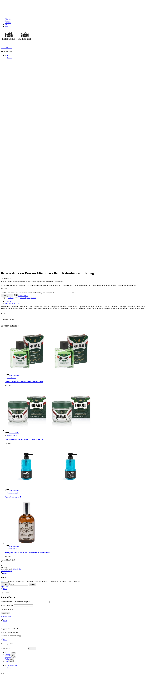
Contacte (8, 23)
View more (4, 586)
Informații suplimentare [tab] (12, 303)
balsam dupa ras (25, 298)
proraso (33, 298)
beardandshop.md (6, 48)
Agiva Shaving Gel (13, 497)
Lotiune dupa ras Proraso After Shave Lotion (24, 382)
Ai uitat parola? (6, 616)
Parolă (7, 605)
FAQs (7, 24)
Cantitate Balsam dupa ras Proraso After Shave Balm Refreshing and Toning (25, 293)
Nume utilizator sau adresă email (15, 602)
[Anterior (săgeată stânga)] (1, 673)
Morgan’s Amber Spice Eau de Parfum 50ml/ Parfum (27, 553)
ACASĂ (8, 19)
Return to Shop (17, 569)
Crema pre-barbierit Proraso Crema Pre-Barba (24, 439)
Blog (6, 26)
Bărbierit (10, 298)
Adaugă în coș (8, 296)
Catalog (7, 21)
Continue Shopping (7, 571)
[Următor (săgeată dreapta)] (3, 673)
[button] (51, 293)
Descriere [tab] (8, 301)
